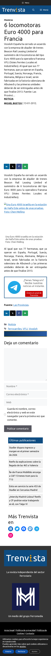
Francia (8, 20)
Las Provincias (21, 305)
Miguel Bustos (13, 103)
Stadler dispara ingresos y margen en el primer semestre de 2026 (24, 451)
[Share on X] (13, 166)
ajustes (23, 646)
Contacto (30, 633)
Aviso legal (9, 630)
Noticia (8, 99)
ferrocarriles (15, 328)
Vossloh (33, 328)
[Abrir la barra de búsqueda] (33, 9)
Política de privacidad (25, 630)
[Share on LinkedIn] (7, 166)
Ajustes (34, 651)
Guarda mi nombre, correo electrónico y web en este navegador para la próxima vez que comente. (26, 414)
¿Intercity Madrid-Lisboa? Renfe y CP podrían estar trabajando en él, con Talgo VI (25, 500)
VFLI (25, 328)
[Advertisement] (25, 138)
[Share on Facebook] (19, 166)
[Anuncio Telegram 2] (25, 297)
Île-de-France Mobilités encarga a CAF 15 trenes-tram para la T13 (25, 476)
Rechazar (21, 651)
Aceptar (8, 651)
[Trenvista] (13, 9)
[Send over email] (25, 166)
